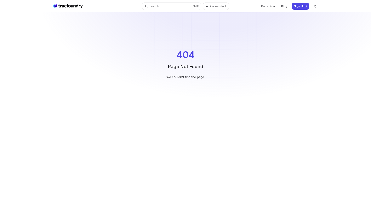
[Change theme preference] (315, 6)
